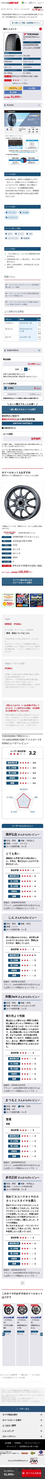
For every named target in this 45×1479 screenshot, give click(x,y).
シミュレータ (25, 9)
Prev (3, 1334)
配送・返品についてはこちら (18, 633)
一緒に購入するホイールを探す (22, 409)
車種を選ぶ (24, 1375)
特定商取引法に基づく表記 (29, 1446)
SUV (30, 234)
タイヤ (3, 9)
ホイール (9, 9)
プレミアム (12, 212)
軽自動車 (26, 238)
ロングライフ (13, 217)
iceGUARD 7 (24, 337)
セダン (10, 234)
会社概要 (8, 1443)
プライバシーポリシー (32, 1443)
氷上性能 (25, 212)
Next (41, 1334)
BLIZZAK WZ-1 (25, 323)
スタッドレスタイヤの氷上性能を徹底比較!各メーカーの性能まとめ (22, 294)
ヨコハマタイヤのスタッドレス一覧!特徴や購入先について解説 (22, 286)
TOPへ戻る (24, 1409)
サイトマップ (11, 1446)
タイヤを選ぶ (36, 1375)
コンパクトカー (13, 238)
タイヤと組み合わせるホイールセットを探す (22, 581)
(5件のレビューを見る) (20, 83)
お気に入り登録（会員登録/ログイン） (27, 23)
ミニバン (21, 234)
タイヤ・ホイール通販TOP (8, 1375)
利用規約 (18, 1443)
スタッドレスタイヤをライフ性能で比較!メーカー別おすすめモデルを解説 (22, 303)
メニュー (16, 9)
